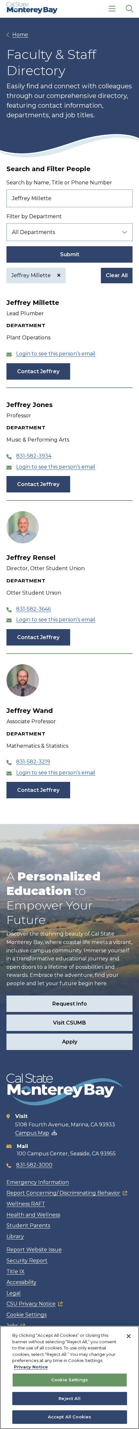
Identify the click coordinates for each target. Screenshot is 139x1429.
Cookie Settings (26, 1315)
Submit (69, 254)
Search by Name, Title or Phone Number (59, 183)
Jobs (12, 1326)
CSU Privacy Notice (31, 1304)
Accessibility (21, 1282)
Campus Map (32, 1133)
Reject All (69, 1398)
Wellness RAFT (25, 1204)
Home (20, 35)
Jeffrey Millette (31, 275)
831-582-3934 (33, 456)
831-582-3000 (34, 1165)
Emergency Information (37, 1182)
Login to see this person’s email (55, 354)
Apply (69, 1042)
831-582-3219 (33, 762)
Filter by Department (34, 216)
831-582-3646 (33, 609)
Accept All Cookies (69, 1416)
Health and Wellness (33, 1215)
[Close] (129, 1336)
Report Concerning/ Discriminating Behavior (63, 1193)
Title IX (15, 1272)
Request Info (69, 1004)
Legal (13, 1293)
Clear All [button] (117, 275)
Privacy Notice (31, 1366)
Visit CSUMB (69, 1023)
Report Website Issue (34, 1250)
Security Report (27, 1261)
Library (15, 1236)
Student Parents (28, 1225)
